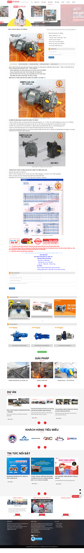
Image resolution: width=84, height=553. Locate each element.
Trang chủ (36, 2)
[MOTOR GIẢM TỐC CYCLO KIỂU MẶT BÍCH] (42, 340)
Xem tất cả (42, 519)
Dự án (63, 2)
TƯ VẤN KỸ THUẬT (59, 528)
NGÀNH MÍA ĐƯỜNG (66, 385)
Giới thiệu (43, 2)
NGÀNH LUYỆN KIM (18, 385)
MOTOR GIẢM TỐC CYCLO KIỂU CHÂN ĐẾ (19, 350)
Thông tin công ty (17, 510)
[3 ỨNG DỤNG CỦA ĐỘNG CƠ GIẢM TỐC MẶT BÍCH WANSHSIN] (65, 312)
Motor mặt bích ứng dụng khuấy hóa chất (19, 323)
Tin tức (68, 2)
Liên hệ (73, 2)
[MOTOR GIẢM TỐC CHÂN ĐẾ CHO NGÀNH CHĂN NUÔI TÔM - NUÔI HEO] (42, 312)
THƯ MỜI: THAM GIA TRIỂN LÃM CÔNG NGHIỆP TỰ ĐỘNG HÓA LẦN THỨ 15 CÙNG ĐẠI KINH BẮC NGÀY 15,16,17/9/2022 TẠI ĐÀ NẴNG (17, 483)
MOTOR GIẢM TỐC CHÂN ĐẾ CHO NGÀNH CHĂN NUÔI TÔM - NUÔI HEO (43, 321)
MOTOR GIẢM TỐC (58, 34)
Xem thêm (66, 519)
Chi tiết (17, 519)
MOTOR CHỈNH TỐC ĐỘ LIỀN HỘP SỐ (65, 350)
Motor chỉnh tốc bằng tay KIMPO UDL (69, 34)
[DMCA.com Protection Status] (34, 540)
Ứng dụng (57, 2)
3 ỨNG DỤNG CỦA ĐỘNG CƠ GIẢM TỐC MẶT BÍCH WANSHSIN (64, 321)
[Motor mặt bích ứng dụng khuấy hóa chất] (19, 313)
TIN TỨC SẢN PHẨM (59, 531)
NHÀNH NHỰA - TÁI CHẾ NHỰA (42, 385)
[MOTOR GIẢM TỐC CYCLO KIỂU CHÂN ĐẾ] (19, 340)
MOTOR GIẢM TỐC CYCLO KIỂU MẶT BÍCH (42, 350)
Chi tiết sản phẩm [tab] (13, 68)
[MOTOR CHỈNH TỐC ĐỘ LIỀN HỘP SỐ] (65, 340)
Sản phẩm (50, 2)
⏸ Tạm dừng (77, 8)
